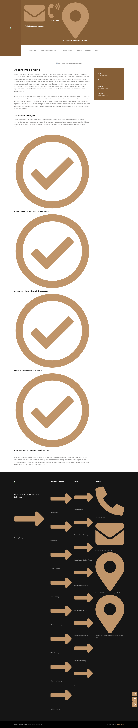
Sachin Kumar (120, 724)
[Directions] (134, 704)
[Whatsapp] (134, 694)
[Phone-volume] (134, 699)
